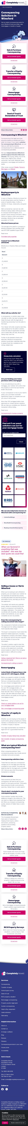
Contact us (4, 1029)
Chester (16, 167)
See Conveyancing (7, 7)
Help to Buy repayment (8, 1009)
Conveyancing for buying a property (12, 413)
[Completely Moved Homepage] (13, 3)
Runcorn (22, 167)
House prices (5, 1047)
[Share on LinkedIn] (26, 130)
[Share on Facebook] (21, 130)
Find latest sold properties (8, 236)
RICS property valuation (8, 997)
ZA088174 (21, 1105)
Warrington (4, 169)
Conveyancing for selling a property (12, 663)
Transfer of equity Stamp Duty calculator (13, 736)
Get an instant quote (14, 56)
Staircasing (4, 1015)
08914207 (23, 1104)
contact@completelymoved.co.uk (15, 1079)
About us (4, 1025)
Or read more (14, 60)
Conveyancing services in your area (11, 1044)
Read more (16, 1119)
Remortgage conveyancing (9, 1000)
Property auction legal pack (9, 1003)
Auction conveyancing (7, 1006)
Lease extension (6, 1012)
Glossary (3, 1041)
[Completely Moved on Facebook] (2, 1090)
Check (21, 442)
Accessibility (4, 1050)
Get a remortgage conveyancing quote (12, 708)
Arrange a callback (7, 1032)
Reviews (3, 1038)
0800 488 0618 (8, 1071)
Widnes (13, 169)
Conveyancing (5, 984)
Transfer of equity (6, 987)
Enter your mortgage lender (10, 432)
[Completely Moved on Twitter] (6, 1090)
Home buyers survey (7, 990)
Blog (2, 1035)
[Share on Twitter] (24, 130)
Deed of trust (5, 993)
